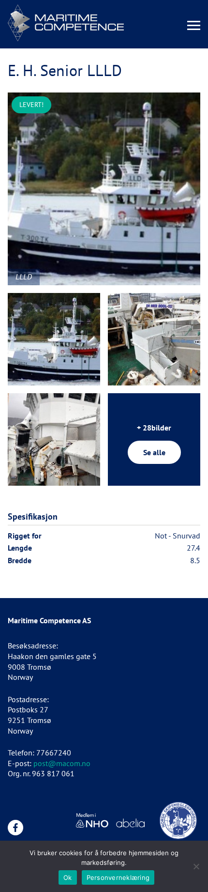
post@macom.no (61, 763)
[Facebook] (15, 827)
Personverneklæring (118, 877)
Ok (67, 877)
